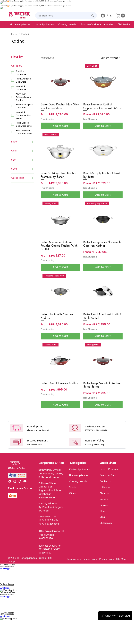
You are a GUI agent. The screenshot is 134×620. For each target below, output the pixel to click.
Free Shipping (47, 119)
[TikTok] (20, 481)
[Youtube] (25, 481)
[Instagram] (15, 481)
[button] (20, 24)
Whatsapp (4, 568)
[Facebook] (9, 481)
